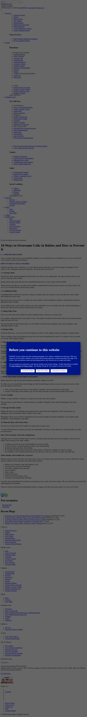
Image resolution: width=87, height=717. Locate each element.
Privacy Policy (28, 366)
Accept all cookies (27, 371)
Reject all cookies (42, 371)
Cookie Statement (16, 366)
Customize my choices (59, 371)
